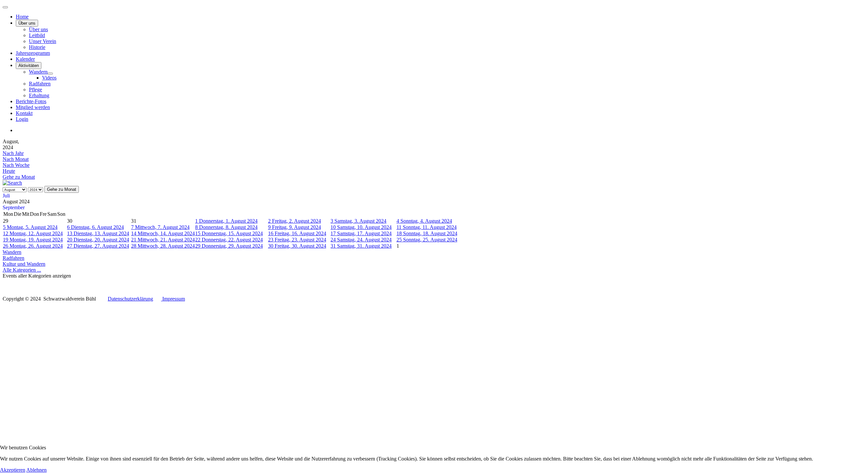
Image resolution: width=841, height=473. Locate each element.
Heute (9, 171)
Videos (49, 77)
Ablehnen (36, 470)
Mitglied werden (33, 107)
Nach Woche (16, 165)
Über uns (26, 23)
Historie (37, 47)
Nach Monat (16, 159)
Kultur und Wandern (24, 264)
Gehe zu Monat (19, 177)
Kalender (25, 59)
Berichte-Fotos (31, 101)
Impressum (173, 299)
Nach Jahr (13, 153)
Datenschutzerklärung (130, 299)
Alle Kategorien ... (22, 270)
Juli (6, 195)
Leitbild (37, 35)
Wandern (38, 72)
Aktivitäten (28, 65)
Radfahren (40, 83)
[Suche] (12, 183)
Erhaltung (39, 95)
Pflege (35, 89)
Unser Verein (42, 41)
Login (22, 119)
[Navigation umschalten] (5, 7)
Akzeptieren (12, 470)
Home (22, 16)
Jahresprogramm (33, 53)
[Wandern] (50, 74)
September (14, 207)
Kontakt (24, 113)
